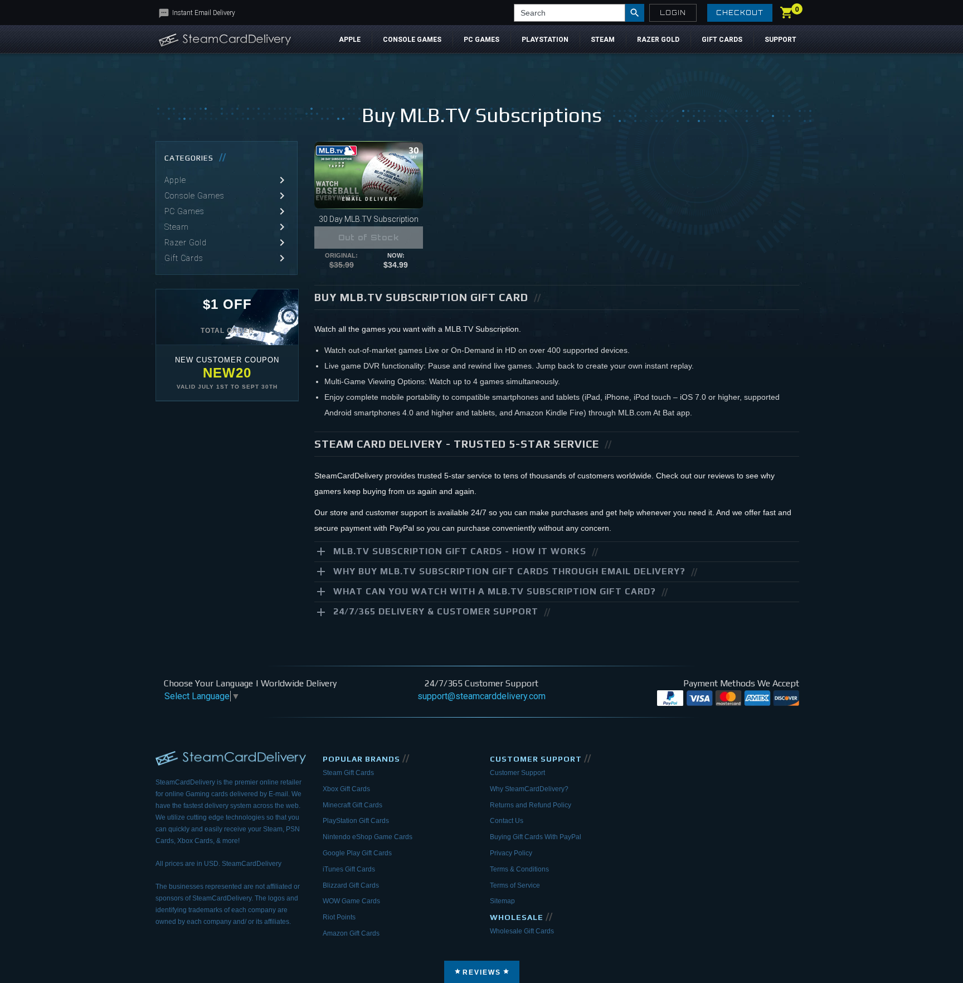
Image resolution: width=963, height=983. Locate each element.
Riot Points (339, 917)
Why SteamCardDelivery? (529, 789)
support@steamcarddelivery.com (481, 696)
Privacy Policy (511, 853)
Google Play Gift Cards (357, 853)
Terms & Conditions (519, 869)
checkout (739, 13)
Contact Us (506, 821)
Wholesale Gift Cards (522, 931)
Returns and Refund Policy (530, 805)
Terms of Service (515, 885)
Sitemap (502, 901)
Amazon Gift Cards (351, 933)
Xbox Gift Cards (346, 789)
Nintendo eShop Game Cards (367, 837)
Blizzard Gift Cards (351, 885)
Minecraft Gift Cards (352, 805)
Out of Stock (369, 237)
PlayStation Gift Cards (356, 821)
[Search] (634, 13)
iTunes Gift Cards (349, 869)
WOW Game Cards (351, 901)
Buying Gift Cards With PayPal (535, 837)
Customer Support (517, 773)
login (673, 13)
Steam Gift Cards (348, 773)
